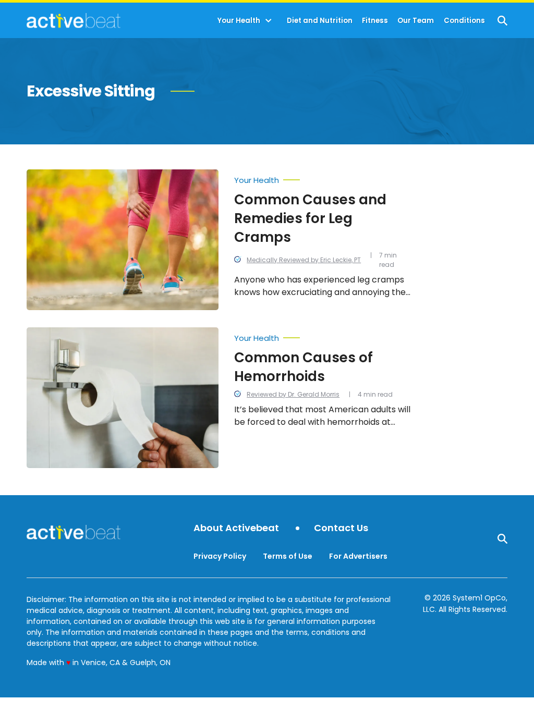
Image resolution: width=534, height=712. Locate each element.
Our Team (415, 20)
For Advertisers (358, 556)
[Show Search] (502, 21)
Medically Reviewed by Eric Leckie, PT (304, 259)
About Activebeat (236, 528)
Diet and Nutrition (320, 20)
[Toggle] (268, 21)
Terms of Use (287, 556)
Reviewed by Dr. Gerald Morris (293, 394)
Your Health (238, 20)
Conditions (464, 20)
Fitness (375, 20)
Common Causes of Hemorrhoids (303, 367)
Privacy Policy (219, 556)
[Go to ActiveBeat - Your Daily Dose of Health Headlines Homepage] (73, 20)
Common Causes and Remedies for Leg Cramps (310, 218)
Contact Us (341, 528)
